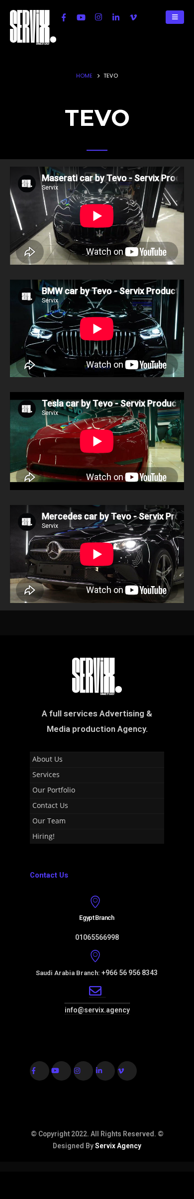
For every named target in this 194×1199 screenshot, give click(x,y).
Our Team (49, 820)
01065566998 (97, 937)
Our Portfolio (53, 790)
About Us (47, 759)
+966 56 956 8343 (129, 973)
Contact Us (50, 805)
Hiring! (43, 836)
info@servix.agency (97, 1010)
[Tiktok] (151, 17)
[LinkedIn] (116, 17)
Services (46, 774)
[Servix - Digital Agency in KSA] (33, 27)
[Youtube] (81, 17)
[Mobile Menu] (175, 17)
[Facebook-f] (39, 1071)
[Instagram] (98, 17)
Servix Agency (118, 1146)
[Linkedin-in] (105, 1071)
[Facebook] (64, 17)
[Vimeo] (133, 17)
